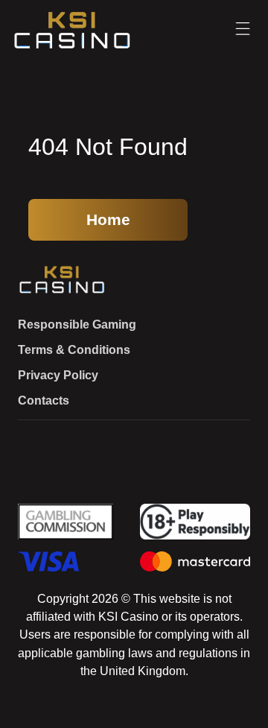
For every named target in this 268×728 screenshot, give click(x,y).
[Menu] (242, 29)
